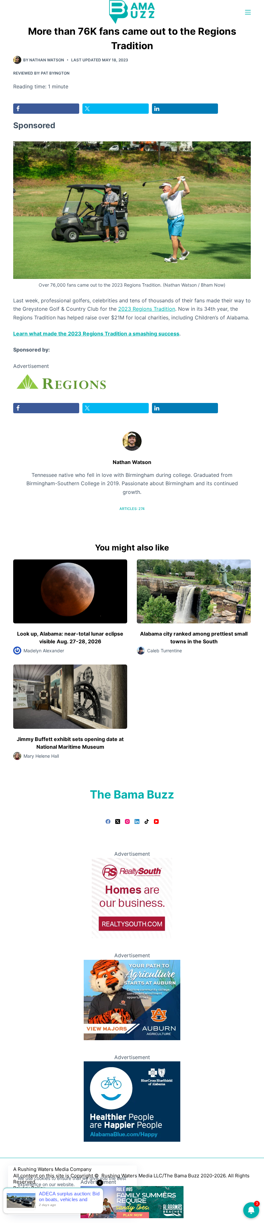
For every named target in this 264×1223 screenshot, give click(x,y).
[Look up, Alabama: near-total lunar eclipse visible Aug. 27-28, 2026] (70, 591)
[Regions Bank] (61, 382)
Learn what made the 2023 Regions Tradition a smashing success (96, 333)
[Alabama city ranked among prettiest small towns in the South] (194, 591)
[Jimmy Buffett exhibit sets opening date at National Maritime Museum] (70, 696)
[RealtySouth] (132, 898)
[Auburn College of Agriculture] (132, 999)
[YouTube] (156, 821)
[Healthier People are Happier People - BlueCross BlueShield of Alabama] (132, 1101)
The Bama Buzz (132, 794)
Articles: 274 (132, 508)
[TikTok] (146, 821)
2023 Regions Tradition (146, 309)
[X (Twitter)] (117, 821)
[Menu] (248, 12)
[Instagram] (127, 821)
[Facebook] (108, 821)
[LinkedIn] (137, 821)
